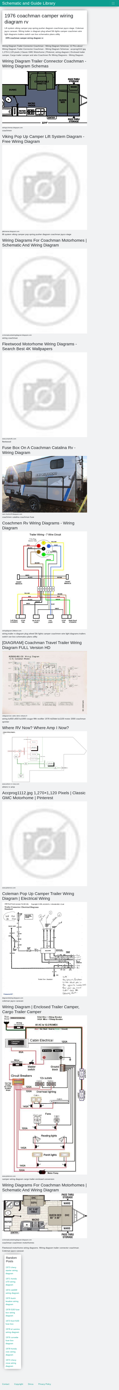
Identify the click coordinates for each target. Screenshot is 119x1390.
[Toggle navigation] (113, 3)
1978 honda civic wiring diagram (11, 1352)
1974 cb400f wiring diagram (12, 1291)
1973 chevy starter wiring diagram (12, 1270)
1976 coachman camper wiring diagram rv (24, 38)
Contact (5, 1384)
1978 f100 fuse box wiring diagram (12, 1312)
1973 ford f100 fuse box (12, 1322)
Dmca (30, 1384)
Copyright (18, 1384)
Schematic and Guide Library (28, 3)
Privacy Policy (44, 1384)
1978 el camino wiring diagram (13, 1330)
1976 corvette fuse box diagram (12, 1340)
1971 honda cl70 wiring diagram (11, 1281)
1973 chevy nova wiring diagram (11, 1363)
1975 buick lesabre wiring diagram (12, 1301)
